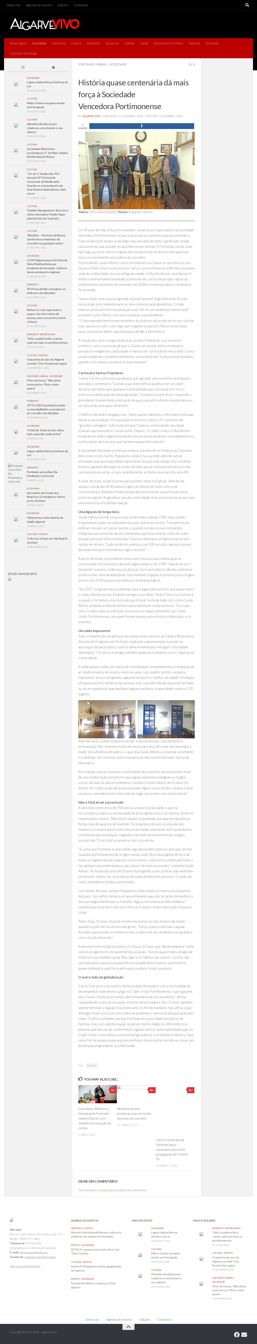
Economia (212, 43)
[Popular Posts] (53, 68)
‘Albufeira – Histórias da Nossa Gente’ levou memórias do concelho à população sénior (46, 239)
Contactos (81, 5)
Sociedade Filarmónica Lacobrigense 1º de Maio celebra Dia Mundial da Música (47, 152)
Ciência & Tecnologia (23, 53)
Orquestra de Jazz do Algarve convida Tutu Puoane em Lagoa (225, 1261)
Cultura (76, 43)
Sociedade (39, 43)
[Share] (141, 126)
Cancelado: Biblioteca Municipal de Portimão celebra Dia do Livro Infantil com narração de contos (94, 1118)
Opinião (129, 43)
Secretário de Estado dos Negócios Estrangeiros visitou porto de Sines (46, 496)
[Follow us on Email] (244, 1335)
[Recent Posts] (23, 68)
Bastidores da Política (168, 43)
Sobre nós (13, 5)
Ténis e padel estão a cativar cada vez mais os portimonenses (227, 1236)
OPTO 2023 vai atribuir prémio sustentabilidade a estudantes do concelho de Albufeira (46, 409)
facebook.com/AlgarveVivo (40, 1257)
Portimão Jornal (92, 64)
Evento (43, 355)
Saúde (144, 43)
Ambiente (93, 43)
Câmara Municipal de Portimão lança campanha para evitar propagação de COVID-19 (172, 1149)
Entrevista (59, 43)
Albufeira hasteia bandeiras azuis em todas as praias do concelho (134, 1113)
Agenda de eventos (39, 5)
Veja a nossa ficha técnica (25, 1266)
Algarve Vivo (91, 116)
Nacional (194, 43)
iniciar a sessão (98, 1190)
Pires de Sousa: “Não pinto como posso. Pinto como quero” (44, 384)
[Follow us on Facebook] (237, 1335)
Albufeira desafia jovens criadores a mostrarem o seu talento (45, 127)
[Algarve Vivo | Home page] (45, 24)
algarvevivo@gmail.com (34, 1252)
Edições (63, 5)
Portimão (91, 1065)
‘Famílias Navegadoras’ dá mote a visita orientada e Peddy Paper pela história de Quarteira (47, 214)
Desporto (112, 43)
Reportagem (18, 43)
